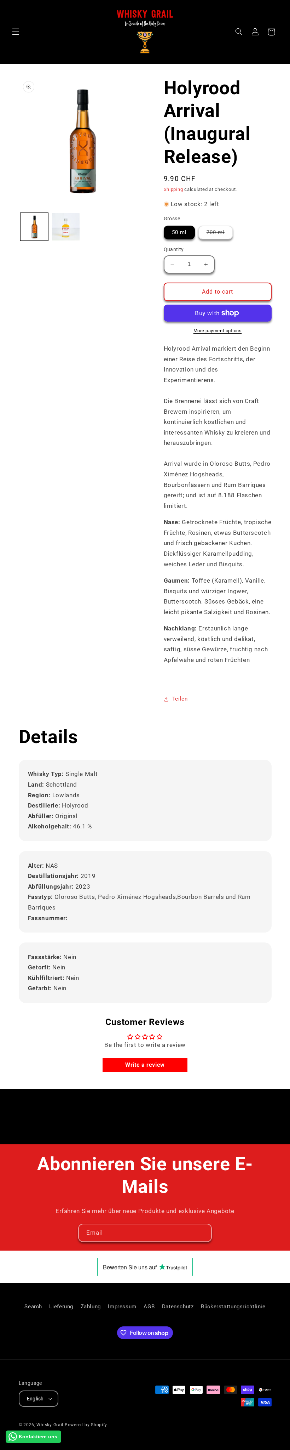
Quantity (174, 249)
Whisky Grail (49, 1424)
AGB (149, 1306)
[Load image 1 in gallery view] (34, 226)
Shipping (173, 189)
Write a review (145, 1064)
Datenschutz (178, 1306)
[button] (15, 32)
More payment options (217, 330)
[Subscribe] (203, 1233)
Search (33, 1306)
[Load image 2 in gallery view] (66, 226)
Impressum (122, 1306)
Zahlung (91, 1306)
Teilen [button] (180, 699)
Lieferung (61, 1306)
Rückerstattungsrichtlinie (233, 1306)
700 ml (220, 234)
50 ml (179, 232)
